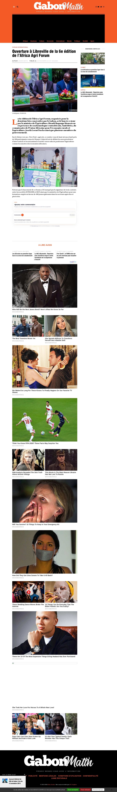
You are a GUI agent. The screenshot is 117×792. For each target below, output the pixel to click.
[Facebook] (96, 7)
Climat (83, 67)
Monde (69, 41)
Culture (41, 41)
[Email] (104, 7)
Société (85, 41)
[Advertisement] (58, 26)
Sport (92, 41)
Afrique (25, 41)
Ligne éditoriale (59, 778)
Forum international (20, 47)
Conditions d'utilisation (69, 776)
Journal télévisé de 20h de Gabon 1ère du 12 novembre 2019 (16, 781)
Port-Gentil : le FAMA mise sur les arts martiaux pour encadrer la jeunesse (66, 256)
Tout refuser (85, 790)
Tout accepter (73, 790)
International (60, 41)
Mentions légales (47, 776)
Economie (50, 41)
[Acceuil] (101, 7)
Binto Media (51, 784)
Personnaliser (98, 790)
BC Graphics (73, 784)
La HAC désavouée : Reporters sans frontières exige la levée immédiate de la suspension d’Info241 (92, 94)
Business (33, 41)
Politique (77, 41)
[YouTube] (98, 7)
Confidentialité (90, 776)
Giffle (83, 90)
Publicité (33, 776)
